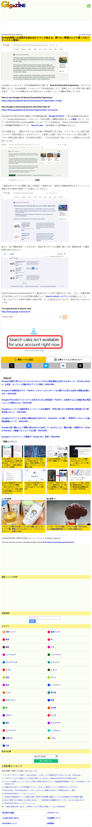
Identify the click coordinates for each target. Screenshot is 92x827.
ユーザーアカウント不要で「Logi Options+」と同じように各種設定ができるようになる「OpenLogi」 (43, 775)
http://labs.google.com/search (16, 311)
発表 (74, 119)
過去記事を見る (46, 761)
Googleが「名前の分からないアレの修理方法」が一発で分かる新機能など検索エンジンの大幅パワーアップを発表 (57, 486)
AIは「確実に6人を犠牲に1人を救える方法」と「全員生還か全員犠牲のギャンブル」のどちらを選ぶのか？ (44, 800)
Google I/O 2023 (56, 116)
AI (30, 538)
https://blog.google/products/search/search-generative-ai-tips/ (32, 100)
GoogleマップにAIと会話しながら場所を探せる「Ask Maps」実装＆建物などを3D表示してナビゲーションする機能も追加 (35, 463)
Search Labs (37, 125)
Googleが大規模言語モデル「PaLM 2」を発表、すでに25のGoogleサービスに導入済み (34, 486)
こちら (34, 771)
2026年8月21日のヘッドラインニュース (19, 803)
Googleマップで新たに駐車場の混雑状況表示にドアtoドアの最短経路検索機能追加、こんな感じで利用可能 (80, 486)
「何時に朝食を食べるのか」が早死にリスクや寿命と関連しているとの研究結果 (34, 806)
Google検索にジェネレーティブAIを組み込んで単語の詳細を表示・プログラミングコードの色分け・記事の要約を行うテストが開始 (12, 463)
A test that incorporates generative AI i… (59, 542)
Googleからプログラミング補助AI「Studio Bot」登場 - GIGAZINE (31, 436)
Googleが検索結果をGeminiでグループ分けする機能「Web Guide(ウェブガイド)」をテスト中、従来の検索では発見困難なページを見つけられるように (12, 488)
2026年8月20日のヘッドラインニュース (19, 793)
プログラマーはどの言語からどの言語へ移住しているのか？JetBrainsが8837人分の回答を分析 (40, 778)
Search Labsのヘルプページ (58, 296)
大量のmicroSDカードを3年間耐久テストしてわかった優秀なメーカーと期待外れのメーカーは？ (41, 787)
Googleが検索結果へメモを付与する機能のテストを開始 (57, 460)
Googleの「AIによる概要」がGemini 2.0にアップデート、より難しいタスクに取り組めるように (80, 462)
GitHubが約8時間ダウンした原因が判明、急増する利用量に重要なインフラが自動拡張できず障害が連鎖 (43, 797)
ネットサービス (85, 35)
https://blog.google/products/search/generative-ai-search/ (30, 110)
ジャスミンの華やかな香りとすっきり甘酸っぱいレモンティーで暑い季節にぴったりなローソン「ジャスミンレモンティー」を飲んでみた (23, 529)
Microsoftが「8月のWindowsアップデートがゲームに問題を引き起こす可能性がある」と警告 (39, 790)
